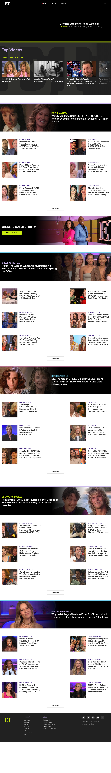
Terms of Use (47, 720)
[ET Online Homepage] (7, 4)
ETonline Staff (27, 733)
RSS (24, 735)
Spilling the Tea (11, 263)
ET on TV (26, 729)
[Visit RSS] (102, 718)
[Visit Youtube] (97, 717)
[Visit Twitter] (88, 718)
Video (54, 4)
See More (55, 209)
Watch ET (64, 4)
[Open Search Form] (105, 4)
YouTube (26, 727)
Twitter (25, 724)
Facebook (26, 720)
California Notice (48, 727)
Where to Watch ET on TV (19, 227)
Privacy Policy (47, 722)
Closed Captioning (49, 724)
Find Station (11, 232)
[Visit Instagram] (93, 718)
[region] (30, 25)
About (25, 731)
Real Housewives (61, 611)
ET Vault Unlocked (12, 497)
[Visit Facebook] (83, 718)
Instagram (26, 722)
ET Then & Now (59, 113)
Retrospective (59, 376)
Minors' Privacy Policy (50, 729)
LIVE (44, 4)
